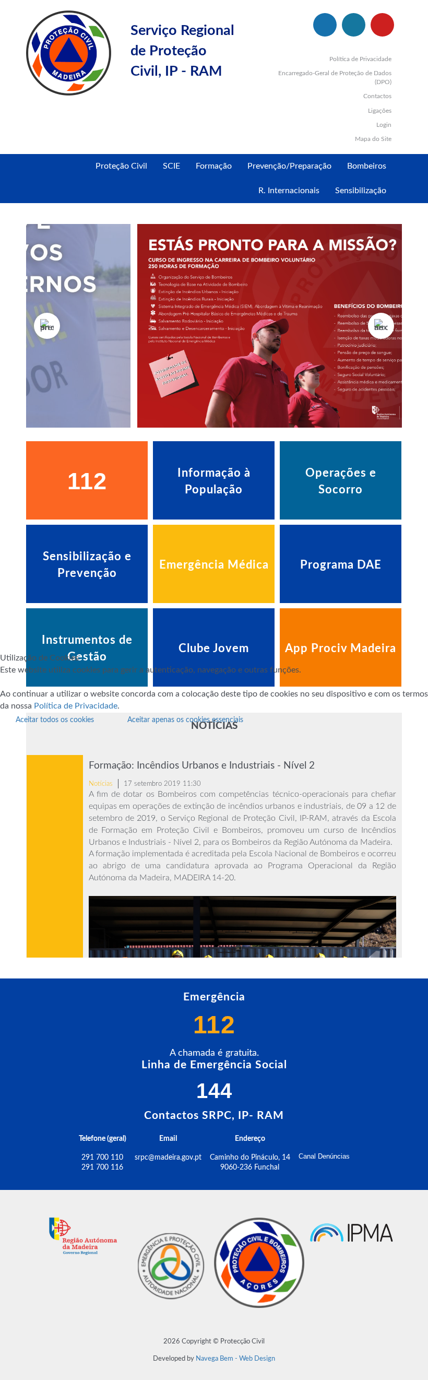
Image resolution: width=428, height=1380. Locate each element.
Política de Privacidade (75, 706)
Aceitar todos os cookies (55, 720)
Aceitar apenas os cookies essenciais (185, 720)
